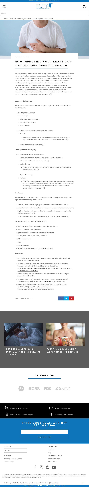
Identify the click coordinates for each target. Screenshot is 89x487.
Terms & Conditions (42, 483)
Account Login (9, 462)
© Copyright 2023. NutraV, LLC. (14, 483)
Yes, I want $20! (45, 437)
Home (6, 19)
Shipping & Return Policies (13, 459)
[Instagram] (41, 467)
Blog (11, 19)
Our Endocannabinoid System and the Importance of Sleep (23, 352)
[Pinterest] (47, 467)
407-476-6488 (53, 462)
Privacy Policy (30, 483)
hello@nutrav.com (54, 459)
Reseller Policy (54, 483)
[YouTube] (54, 467)
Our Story (51, 450)
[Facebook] (35, 467)
